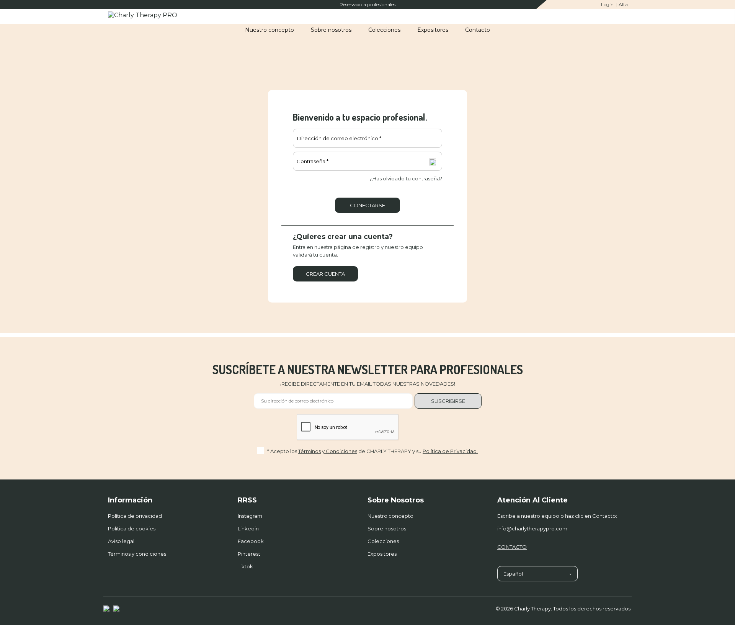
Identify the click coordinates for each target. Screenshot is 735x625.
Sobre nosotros (387, 528)
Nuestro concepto (390, 516)
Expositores (382, 554)
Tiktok (245, 566)
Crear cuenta (325, 274)
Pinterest (249, 554)
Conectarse (367, 205)
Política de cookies (131, 528)
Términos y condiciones (137, 554)
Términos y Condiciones (327, 451)
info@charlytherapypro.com (532, 528)
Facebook (251, 541)
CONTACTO (512, 547)
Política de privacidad (135, 516)
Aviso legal (121, 541)
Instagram (250, 516)
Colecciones (383, 541)
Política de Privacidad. (450, 451)
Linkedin (248, 528)
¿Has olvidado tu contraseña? (406, 178)
